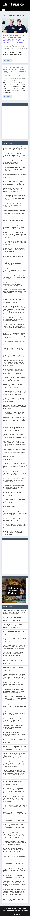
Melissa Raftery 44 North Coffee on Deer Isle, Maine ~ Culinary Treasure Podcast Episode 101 (14, 277)
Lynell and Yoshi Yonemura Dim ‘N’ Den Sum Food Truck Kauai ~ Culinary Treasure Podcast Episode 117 (14, 162)
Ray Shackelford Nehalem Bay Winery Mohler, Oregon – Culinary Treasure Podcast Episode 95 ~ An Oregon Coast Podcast (14, 327)
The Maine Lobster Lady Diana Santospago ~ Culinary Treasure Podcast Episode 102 (14, 270)
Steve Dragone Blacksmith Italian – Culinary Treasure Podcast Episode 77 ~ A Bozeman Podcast (14, 458)
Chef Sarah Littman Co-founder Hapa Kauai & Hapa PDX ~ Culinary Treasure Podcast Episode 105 (14, 249)
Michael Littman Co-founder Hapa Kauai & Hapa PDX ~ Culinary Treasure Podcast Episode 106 (14, 242)
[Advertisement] (15, 122)
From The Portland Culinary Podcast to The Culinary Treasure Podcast (14, 519)
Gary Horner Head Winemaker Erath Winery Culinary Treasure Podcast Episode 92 (15, 350)
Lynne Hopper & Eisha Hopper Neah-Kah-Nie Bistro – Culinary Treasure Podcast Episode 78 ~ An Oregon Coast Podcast (14, 451)
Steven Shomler (7, 45)
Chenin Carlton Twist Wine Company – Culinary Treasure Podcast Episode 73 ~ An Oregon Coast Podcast (14, 487)
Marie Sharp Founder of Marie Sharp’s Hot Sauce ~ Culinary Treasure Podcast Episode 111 (15, 205)
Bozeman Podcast (21, 78)
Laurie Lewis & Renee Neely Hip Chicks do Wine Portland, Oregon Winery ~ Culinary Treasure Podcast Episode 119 (14, 148)
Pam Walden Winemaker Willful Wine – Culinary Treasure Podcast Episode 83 (14, 412)
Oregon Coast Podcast (11, 50)
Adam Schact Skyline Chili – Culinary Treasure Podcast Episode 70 (13, 507)
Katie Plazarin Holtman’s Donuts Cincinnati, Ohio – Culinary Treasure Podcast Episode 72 (13, 494)
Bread (13, 80)
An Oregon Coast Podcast (18, 46)
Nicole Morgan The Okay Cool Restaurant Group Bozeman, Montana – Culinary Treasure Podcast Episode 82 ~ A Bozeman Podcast (15, 420)
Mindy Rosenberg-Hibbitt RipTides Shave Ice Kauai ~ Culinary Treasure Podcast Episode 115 (14, 176)
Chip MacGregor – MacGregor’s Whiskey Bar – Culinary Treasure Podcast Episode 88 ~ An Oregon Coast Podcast (14, 379)
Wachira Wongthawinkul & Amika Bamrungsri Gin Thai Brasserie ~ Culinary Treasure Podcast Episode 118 (14, 155)
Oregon (21, 48)
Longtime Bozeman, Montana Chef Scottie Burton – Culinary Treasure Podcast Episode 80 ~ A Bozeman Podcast (14, 436)
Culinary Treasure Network (14, 908)
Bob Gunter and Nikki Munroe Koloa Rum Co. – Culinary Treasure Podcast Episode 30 (14, 525)
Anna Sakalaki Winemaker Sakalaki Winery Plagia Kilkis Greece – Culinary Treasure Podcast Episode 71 (15, 501)
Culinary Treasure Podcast (13, 48)
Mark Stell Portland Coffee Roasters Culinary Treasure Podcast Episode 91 (13, 356)
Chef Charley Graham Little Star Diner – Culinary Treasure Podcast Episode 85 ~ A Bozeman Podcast (14, 399)
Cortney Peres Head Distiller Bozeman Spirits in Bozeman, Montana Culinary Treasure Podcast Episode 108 (13, 227)
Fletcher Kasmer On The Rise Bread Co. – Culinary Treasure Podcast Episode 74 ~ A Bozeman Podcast (15, 70)
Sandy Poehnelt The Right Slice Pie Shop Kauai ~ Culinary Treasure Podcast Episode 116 (14, 169)
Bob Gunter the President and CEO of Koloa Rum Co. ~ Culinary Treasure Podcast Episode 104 (13, 256)
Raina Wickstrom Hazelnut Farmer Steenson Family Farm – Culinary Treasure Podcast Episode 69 (15, 513)
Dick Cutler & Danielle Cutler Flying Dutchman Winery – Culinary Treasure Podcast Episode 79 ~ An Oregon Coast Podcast (14, 443)
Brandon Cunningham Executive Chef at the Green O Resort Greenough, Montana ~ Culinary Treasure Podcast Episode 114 (14, 183)
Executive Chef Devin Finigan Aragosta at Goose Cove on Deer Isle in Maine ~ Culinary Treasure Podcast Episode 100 (14, 284)
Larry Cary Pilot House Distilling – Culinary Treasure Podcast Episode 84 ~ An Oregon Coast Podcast (15, 406)
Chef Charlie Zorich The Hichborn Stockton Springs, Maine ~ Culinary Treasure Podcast (13, 220)
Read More (7, 60)
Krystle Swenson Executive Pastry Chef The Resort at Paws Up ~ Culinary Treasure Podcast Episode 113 (14, 190)
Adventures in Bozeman (17, 77)
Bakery (4, 48)
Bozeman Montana (12, 78)
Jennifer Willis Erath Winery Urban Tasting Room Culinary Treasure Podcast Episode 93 (15, 343)
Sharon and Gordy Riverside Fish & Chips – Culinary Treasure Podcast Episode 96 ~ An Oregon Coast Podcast (14, 319)
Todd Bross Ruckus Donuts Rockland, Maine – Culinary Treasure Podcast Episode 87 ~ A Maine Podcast (13, 386)
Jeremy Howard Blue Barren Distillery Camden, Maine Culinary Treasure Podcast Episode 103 (13, 263)
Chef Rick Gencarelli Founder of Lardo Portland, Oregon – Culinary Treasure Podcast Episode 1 (13, 532)
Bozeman (5, 78)
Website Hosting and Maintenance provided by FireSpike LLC (15, 910)
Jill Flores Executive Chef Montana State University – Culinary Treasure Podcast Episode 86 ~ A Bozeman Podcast (14, 393)
